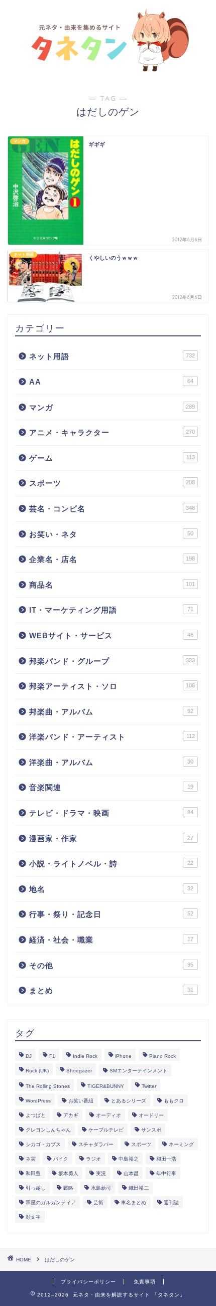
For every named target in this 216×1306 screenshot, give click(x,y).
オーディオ (108, 1115)
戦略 (68, 1188)
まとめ (111, 990)
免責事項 (145, 1281)
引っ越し (36, 1188)
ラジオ (93, 1159)
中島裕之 (129, 1159)
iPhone (123, 1056)
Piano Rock (162, 1056)
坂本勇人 (68, 1173)
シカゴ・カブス (43, 1144)
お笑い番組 (80, 1100)
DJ (29, 1056)
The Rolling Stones (48, 1086)
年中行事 (166, 1173)
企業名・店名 (112, 559)
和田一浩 (166, 1159)
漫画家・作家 (111, 838)
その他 (111, 965)
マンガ (112, 407)
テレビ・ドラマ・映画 (111, 813)
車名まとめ (133, 1202)
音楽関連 (111, 787)
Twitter (149, 1086)
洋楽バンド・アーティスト (112, 736)
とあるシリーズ (128, 1100)
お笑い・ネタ (111, 534)
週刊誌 (171, 1202)
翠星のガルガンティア (51, 1202)
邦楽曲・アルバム (111, 711)
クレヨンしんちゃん (48, 1130)
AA (111, 382)
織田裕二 (139, 1188)
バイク (60, 1159)
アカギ (70, 1115)
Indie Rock (85, 1056)
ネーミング (181, 1144)
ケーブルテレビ (106, 1130)
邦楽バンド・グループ (112, 661)
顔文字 (33, 1217)
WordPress (38, 1100)
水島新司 (101, 1188)
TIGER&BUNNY (105, 1086)
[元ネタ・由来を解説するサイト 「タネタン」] (108, 68)
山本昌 (131, 1173)
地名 (111, 889)
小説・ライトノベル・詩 (111, 863)
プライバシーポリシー (88, 1281)
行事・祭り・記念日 (111, 914)
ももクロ (174, 1100)
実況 (101, 1173)
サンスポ (151, 1130)
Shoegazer (79, 1070)
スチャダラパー (96, 1144)
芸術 (98, 1202)
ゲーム (112, 458)
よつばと (36, 1115)
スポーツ (112, 483)
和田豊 (33, 1173)
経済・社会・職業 (111, 940)
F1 (52, 1056)
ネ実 (31, 1159)
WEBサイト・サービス (111, 635)
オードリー (151, 1115)
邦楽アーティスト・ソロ (112, 686)
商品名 (112, 585)
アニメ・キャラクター (112, 432)
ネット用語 (112, 356)
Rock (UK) (37, 1070)
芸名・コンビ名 (112, 508)
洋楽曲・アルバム (111, 762)
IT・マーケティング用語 (111, 610)
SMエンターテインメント (138, 1070)
